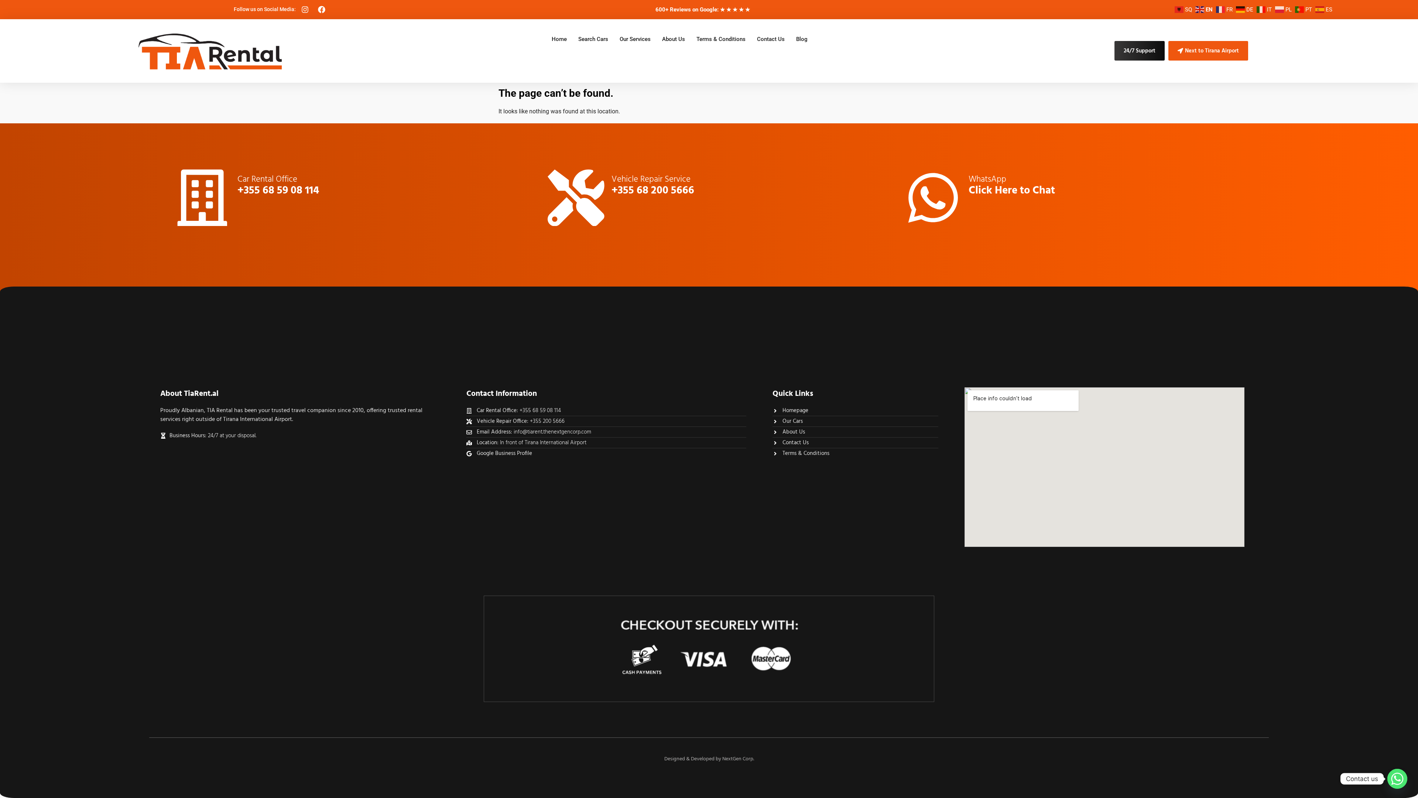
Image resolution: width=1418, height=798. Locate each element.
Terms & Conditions (721, 39)
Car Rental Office (267, 178)
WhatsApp (987, 178)
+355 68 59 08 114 (278, 190)
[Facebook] (321, 9)
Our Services (635, 39)
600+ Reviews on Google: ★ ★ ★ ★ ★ (702, 9)
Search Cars (593, 39)
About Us (673, 39)
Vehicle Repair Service (651, 178)
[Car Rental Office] (202, 197)
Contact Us (771, 39)
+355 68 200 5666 (653, 190)
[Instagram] (305, 9)
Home (559, 39)
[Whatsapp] (1397, 779)
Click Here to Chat (1012, 190)
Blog (802, 39)
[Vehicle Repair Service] (576, 197)
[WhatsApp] (933, 197)
